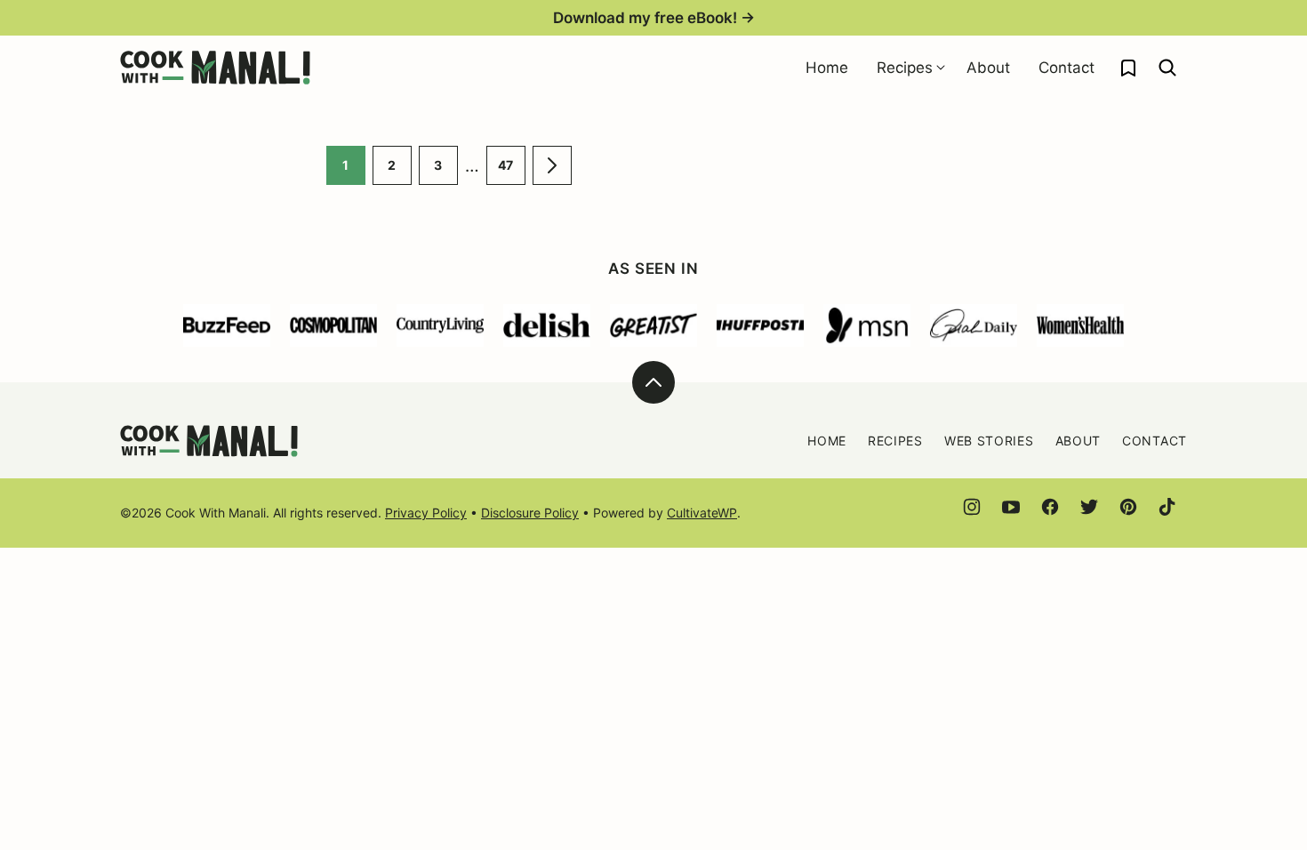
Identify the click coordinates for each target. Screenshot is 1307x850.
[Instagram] (971, 506)
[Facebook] (1050, 506)
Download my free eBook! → (654, 18)
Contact (1066, 67)
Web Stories (989, 440)
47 (511, 171)
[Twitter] (1089, 506)
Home (827, 67)
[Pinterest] (1128, 506)
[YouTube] (1010, 506)
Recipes (905, 67)
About (988, 67)
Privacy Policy (426, 512)
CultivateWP (702, 512)
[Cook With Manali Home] (215, 67)
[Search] (1167, 67)
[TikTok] (1167, 506)
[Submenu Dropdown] (940, 67)
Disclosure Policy (530, 512)
